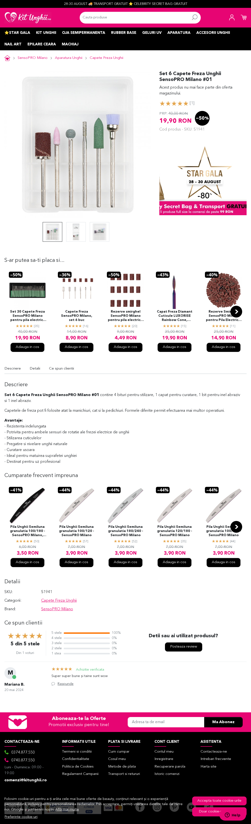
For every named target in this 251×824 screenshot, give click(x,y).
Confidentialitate (75, 759)
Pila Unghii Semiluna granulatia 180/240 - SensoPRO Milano (125, 531)
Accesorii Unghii (213, 33)
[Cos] (244, 17)
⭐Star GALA (17, 33)
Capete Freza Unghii (106, 58)
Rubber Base (123, 33)
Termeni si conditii (77, 752)
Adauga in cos (27, 347)
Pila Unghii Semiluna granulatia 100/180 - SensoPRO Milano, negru (27, 531)
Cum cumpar (118, 752)
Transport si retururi (124, 774)
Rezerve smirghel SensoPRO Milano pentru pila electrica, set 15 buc (125, 316)
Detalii (35, 369)
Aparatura (178, 33)
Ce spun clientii (61, 369)
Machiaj (70, 44)
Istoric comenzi (166, 774)
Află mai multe (67, 809)
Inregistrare (163, 759)
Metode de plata (122, 767)
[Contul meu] (232, 17)
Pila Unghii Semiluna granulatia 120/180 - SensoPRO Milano (174, 531)
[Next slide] (236, 312)
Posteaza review (183, 647)
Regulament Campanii (80, 774)
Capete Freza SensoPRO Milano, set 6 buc (76, 316)
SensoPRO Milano (33, 58)
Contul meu (164, 752)
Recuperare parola (169, 767)
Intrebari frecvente (216, 759)
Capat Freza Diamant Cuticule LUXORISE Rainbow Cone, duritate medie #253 (174, 316)
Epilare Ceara (41, 44)
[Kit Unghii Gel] (27, 17)
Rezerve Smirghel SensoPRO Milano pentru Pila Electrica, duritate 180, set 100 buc (223, 316)
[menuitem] (52, 232)
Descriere (12, 369)
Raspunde (66, 684)
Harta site (208, 767)
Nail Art (13, 44)
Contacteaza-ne (214, 752)
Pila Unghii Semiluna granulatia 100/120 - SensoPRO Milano (76, 531)
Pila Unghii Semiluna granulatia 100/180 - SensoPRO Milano (223, 531)
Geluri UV (152, 33)
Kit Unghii (46, 33)
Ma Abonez (223, 722)
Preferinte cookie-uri (21, 817)
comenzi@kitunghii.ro (25, 780)
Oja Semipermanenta (83, 33)
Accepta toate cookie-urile (219, 801)
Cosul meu (117, 759)
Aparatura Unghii (68, 58)
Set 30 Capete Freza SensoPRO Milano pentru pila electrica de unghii (27, 316)
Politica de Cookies (78, 767)
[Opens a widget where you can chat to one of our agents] (232, 815)
